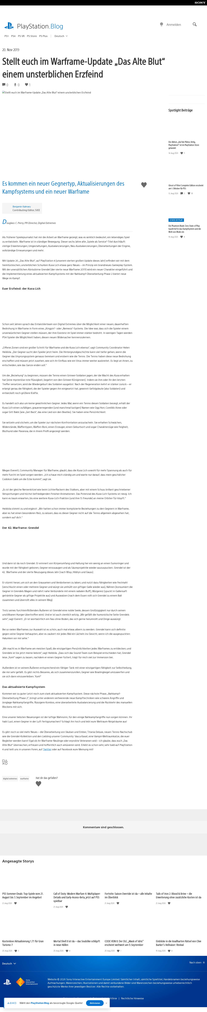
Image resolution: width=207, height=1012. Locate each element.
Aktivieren (95, 1003)
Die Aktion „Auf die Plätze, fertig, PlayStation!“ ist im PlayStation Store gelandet (184, 144)
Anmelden (174, 24)
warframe (24, 778)
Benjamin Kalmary (22, 206)
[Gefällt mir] (182, 153)
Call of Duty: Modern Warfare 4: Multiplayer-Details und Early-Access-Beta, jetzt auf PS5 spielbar (76, 897)
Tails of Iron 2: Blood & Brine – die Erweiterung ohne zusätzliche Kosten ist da (178, 895)
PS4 (13, 36)
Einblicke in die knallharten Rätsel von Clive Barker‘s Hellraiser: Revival (178, 942)
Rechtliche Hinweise (132, 998)
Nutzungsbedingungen (76, 998)
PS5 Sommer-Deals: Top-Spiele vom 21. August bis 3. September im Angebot (22, 895)
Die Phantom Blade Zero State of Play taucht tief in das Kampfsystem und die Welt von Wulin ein (185, 228)
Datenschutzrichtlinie (105, 998)
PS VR (21, 36)
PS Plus (43, 36)
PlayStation (40, 26)
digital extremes (10, 778)
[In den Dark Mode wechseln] (162, 24)
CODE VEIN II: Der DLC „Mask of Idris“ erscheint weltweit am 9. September (124, 942)
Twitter (47, 749)
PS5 (7, 36)
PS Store (32, 36)
